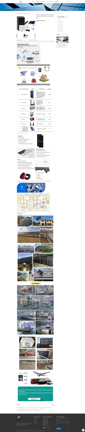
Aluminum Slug (60, 24)
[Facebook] (43, 427)
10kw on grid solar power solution (31, 407)
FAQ (47, 1)
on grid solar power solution (21, 409)
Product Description (20, 41)
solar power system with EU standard (44, 407)
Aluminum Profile (60, 31)
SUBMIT (59, 428)
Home (33, 1)
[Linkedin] (45, 427)
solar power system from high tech (33, 409)
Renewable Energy (37, 410)
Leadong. (40, 430)
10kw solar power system (21, 407)
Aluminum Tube (60, 27)
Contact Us (57, 1)
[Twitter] (46, 427)
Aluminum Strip (60, 26)
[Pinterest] (48, 427)
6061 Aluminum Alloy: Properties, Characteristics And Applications (61, 43)
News (51, 1)
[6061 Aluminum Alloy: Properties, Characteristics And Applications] (62, 42)
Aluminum (59, 19)
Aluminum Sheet (60, 21)
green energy (42, 409)
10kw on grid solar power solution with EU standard (25, 410)
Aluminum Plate (45, 419)
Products (43, 1)
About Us (37, 1)
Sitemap (43, 430)
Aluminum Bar (60, 29)
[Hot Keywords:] (68, 13)
